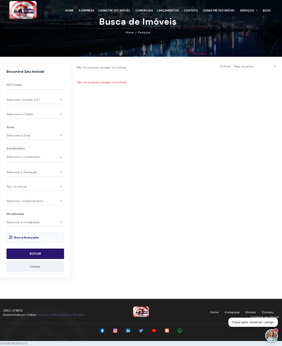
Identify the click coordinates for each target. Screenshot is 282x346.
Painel (80, 315)
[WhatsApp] (180, 330)
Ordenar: (225, 66)
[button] (249, 10)
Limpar (35, 266)
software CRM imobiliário (55, 315)
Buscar (35, 253)
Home (130, 32)
